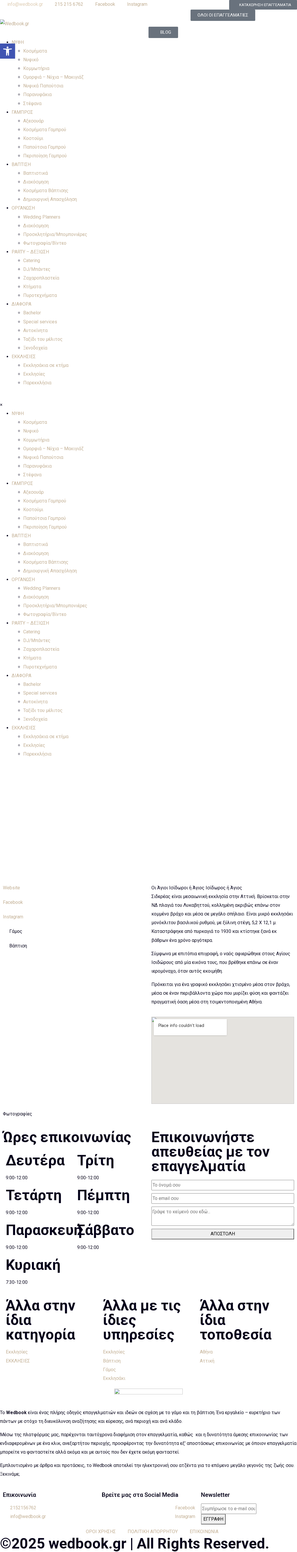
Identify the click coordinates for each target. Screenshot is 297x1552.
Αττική (207, 1361)
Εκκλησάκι (114, 1378)
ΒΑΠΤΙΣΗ (21, 164)
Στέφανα (32, 103)
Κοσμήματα (35, 51)
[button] (7, 51)
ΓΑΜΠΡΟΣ (22, 112)
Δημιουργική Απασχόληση (50, 199)
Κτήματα (32, 286)
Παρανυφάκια (37, 94)
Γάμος (109, 1369)
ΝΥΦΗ (18, 42)
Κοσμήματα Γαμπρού (44, 129)
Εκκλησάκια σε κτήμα (45, 365)
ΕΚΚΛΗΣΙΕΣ (24, 356)
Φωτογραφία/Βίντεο (44, 243)
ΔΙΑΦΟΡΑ (21, 304)
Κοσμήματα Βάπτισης (45, 190)
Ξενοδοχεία (35, 348)
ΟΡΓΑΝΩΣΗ (23, 208)
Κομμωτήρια (36, 68)
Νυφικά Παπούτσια (43, 86)
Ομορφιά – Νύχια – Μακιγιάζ (53, 77)
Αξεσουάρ (33, 121)
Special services (40, 322)
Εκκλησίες (34, 374)
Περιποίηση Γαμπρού (45, 155)
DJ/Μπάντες (36, 269)
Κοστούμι (33, 138)
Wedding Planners (41, 217)
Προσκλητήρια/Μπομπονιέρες (55, 234)
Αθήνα (206, 1352)
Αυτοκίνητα (35, 330)
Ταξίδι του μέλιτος (43, 339)
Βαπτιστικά (35, 173)
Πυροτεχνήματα (40, 295)
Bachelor (32, 313)
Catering (31, 260)
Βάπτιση (112, 1361)
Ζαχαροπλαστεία (41, 278)
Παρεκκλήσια (37, 382)
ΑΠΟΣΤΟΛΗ (223, 1233)
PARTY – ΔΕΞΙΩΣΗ (30, 252)
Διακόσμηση (36, 182)
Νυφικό (31, 59)
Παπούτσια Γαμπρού (44, 147)
